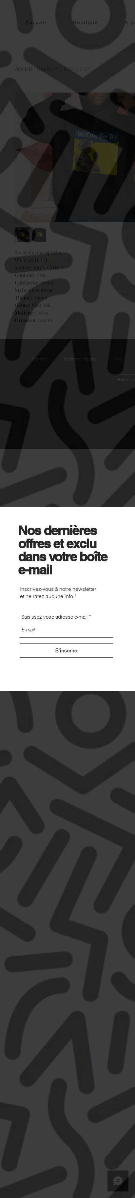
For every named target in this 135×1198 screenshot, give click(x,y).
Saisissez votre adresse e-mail (54, 616)
